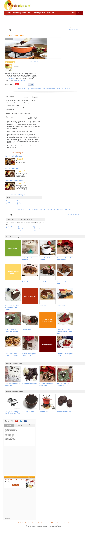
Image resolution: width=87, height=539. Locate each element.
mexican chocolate (64, 411)
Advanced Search (73, 29)
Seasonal (42, 12)
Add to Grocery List (35, 88)
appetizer (12, 78)
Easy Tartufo (26, 330)
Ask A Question (19, 203)
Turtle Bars (26, 282)
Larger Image (9, 39)
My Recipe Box (50, 12)
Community (36, 12)
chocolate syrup (28, 411)
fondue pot (43, 411)
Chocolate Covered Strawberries (64, 258)
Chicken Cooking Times (10, 429)
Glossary (23, 12)
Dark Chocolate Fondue (13, 156)
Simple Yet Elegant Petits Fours (29, 354)
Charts (9, 425)
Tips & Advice (16, 12)
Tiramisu (42, 306)
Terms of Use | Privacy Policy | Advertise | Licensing (57, 522)
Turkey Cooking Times (10, 439)
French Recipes (13, 248)
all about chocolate (29, 383)
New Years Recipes (30, 296)
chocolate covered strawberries (46, 384)
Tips (30, 425)
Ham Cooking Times (9, 434)
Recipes (8, 12)
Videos (29, 12)
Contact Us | (28, 522)
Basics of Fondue (19, 80)
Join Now (74, 12)
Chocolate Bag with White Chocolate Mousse (12, 307)
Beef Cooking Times (10, 428)
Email (61, 88)
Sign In (79, 12)
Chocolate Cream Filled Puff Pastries (11, 354)
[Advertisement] (43, 21)
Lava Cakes (43, 282)
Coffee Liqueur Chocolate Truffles (11, 330)
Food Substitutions (9, 433)
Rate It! (10, 227)
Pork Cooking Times (9, 438)
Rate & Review (33, 62)
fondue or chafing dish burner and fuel (12, 412)
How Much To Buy (9, 435)
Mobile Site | (21, 522)
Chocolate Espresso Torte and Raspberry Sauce (64, 331)
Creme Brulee (62, 306)
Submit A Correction (9, 203)
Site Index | (34, 522)
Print (68, 88)
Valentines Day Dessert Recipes (47, 320)
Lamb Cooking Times (10, 436)
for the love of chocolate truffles (63, 384)
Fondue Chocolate (11, 168)
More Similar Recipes (17, 195)
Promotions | (41, 522)
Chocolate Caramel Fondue (14, 180)
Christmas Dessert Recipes (13, 272)
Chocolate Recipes (47, 344)
